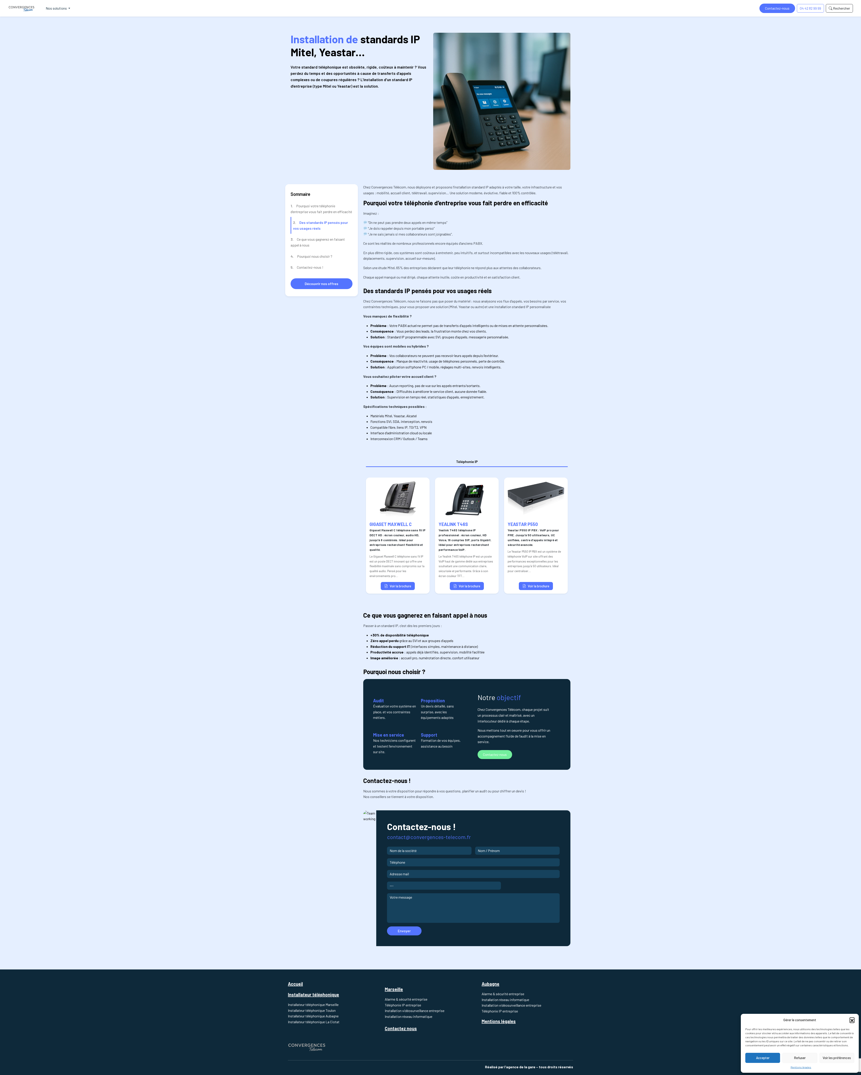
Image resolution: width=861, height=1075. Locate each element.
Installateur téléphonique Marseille (313, 1004)
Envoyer (404, 931)
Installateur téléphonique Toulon (312, 1010)
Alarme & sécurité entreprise (406, 999)
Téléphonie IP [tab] (467, 461)
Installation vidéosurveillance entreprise (414, 1010)
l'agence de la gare (519, 1067)
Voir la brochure (400, 586)
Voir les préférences (837, 1058)
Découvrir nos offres (321, 283)
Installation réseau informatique (408, 1016)
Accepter (763, 1058)
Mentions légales (801, 1067)
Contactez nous (495, 754)
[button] (852, 1020)
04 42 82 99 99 (810, 8)
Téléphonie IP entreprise (403, 1005)
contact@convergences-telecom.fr (429, 837)
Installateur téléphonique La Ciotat (313, 1022)
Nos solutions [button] (56, 8)
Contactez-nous (777, 8)
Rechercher (841, 8)
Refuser (800, 1058)
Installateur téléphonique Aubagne (313, 1016)
